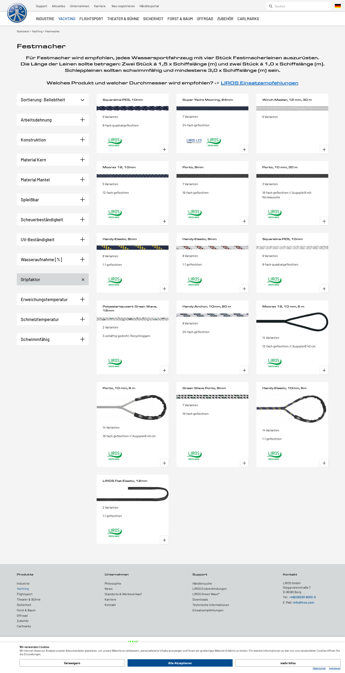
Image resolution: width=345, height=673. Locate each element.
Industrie (45, 18)
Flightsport (91, 18)
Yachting (66, 18)
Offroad (205, 18)
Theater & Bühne (123, 18)
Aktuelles (58, 6)
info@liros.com (303, 602)
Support (41, 6)
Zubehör (225, 18)
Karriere (100, 6)
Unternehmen (79, 6)
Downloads (200, 599)
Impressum (335, 668)
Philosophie (113, 583)
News (109, 588)
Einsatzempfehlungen (207, 610)
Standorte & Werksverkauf (123, 594)
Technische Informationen (210, 605)
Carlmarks (248, 18)
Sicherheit (153, 18)
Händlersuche (202, 583)
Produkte (25, 574)
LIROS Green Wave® (206, 594)
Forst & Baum (180, 18)
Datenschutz (319, 668)
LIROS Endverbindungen (209, 588)
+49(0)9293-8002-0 (302, 597)
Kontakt (110, 605)
